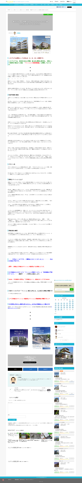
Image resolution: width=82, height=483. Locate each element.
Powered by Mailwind (69, 291)
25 (58, 309)
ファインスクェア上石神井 (59, 422)
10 (55, 305)
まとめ (67, 380)
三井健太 (18, 33)
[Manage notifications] (3, 480)
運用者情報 (17, 479)
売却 (57, 4)
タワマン (65, 4)
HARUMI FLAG (26, 4)
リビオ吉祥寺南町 (57, 383)
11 (58, 305)
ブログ (72, 380)
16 (72, 305)
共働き (48, 4)
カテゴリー (62, 1)
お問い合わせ (22, 479)
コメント (10, 402)
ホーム (51, 1)
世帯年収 (52, 4)
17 (55, 307)
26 (61, 309)
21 (67, 307)
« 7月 (55, 313)
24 (55, 309)
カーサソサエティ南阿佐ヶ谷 (59, 408)
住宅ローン (37, 4)
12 (61, 305)
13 (64, 305)
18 (58, 307)
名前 (8, 414)
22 (69, 307)
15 (69, 305)
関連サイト (69, 1)
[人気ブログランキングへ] (59, 7)
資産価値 (31, 4)
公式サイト (57, 380)
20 (64, 307)
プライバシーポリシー (29, 479)
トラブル (70, 4)
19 (61, 307)
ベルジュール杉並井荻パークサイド (61, 448)
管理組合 (60, 4)
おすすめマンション (18, 4)
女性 (41, 4)
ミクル (42, 481)
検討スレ (61, 380)
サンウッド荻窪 (57, 396)
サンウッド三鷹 (57, 434)
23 (72, 307)
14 (67, 305)
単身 (45, 4)
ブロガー (56, 1)
